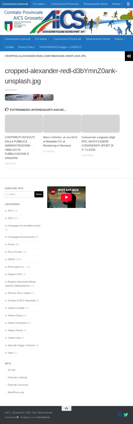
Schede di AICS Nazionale (22, 300)
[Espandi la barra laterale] (129, 56)
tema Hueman (43, 417)
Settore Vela (14, 337)
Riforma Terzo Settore (19, 293)
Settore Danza (15, 315)
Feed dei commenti (18, 384)
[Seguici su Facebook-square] (120, 414)
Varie (10, 352)
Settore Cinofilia (16, 308)
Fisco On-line (15, 251)
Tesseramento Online (95, 4)
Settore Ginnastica (17, 322)
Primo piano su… (17, 266)
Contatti (9, 47)
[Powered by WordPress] (18, 417)
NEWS (11, 259)
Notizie (116, 4)
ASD (10, 218)
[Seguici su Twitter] (126, 414)
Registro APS (15, 274)
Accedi (11, 370)
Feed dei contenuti (17, 377)
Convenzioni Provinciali (65, 4)
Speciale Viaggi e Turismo (21, 345)
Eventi (11, 244)
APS (10, 210)
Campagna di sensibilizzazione (24, 225)
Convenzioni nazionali (15, 4)
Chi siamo (38, 4)
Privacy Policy (26, 47)
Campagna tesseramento (21, 237)
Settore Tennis (15, 330)
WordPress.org (16, 392)
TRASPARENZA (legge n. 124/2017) (60, 47)
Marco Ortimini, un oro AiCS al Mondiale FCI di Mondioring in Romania (60, 141)
